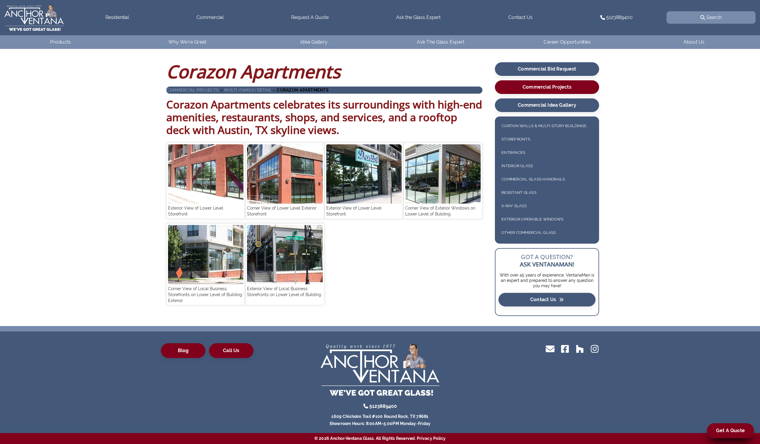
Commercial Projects (192, 90)
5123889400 (619, 17)
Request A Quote (310, 17)
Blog (183, 350)
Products (60, 42)
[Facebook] (564, 348)
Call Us (231, 350)
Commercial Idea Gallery (547, 105)
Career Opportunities (567, 42)
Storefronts (515, 139)
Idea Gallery (313, 42)
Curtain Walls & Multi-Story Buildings (543, 126)
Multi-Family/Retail (248, 90)
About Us (694, 42)
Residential (117, 17)
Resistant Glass (518, 192)
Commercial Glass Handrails (533, 179)
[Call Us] (365, 406)
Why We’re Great (187, 42)
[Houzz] (579, 348)
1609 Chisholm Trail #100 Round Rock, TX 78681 (379, 416)
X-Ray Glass (514, 206)
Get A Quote (730, 430)
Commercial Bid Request (547, 69)
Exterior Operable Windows (532, 219)
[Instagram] (594, 348)
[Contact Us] (550, 348)
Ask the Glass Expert (418, 17)
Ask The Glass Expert (440, 42)
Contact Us (520, 17)
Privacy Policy (431, 438)
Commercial (210, 17)
